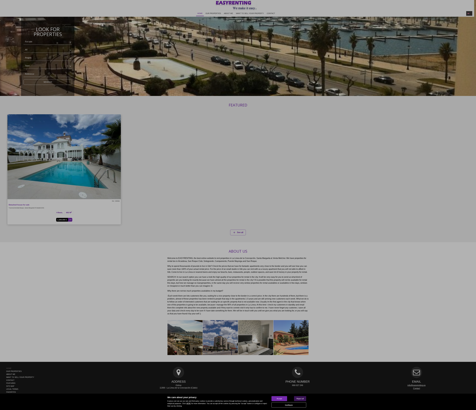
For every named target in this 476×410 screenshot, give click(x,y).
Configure (289, 405)
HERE (188, 403)
